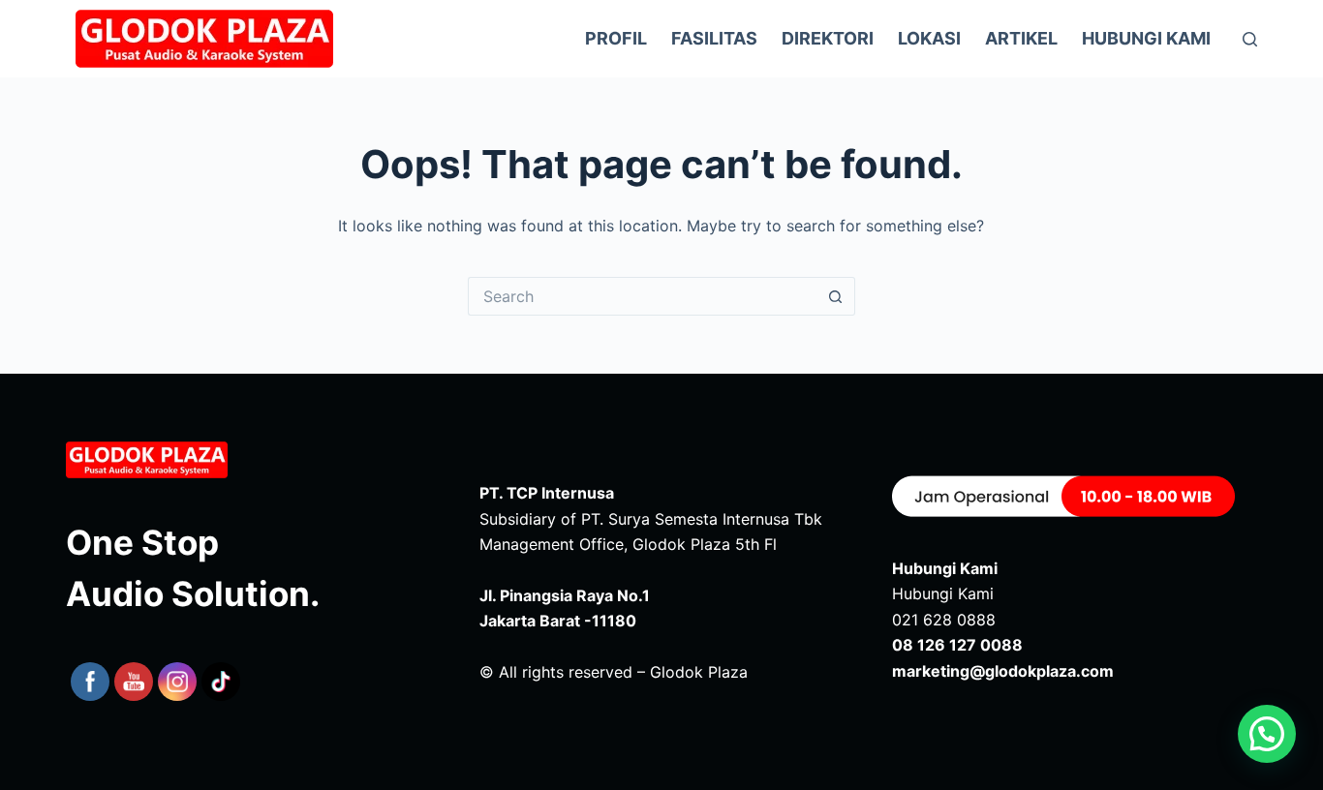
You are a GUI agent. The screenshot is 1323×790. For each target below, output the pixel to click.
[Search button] (835, 296)
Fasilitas (714, 38)
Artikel (1021, 38)
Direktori (828, 38)
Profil (616, 38)
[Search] (1250, 39)
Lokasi (929, 38)
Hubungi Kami (1146, 38)
